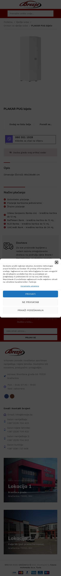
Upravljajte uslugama (30, 286)
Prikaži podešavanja (31, 310)
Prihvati (30, 294)
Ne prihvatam (30, 302)
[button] (56, 262)
